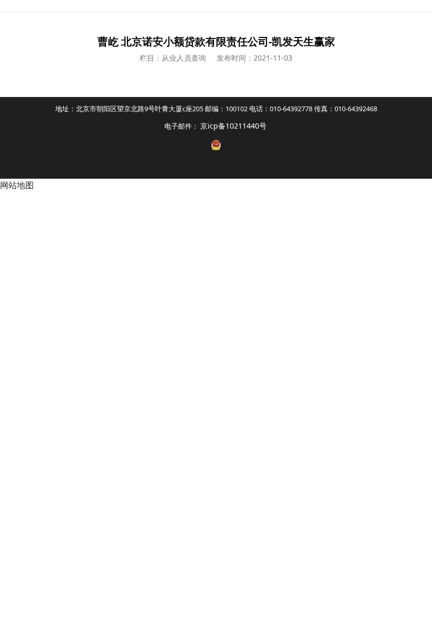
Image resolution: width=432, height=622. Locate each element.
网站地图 (17, 185)
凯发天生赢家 (216, 6)
